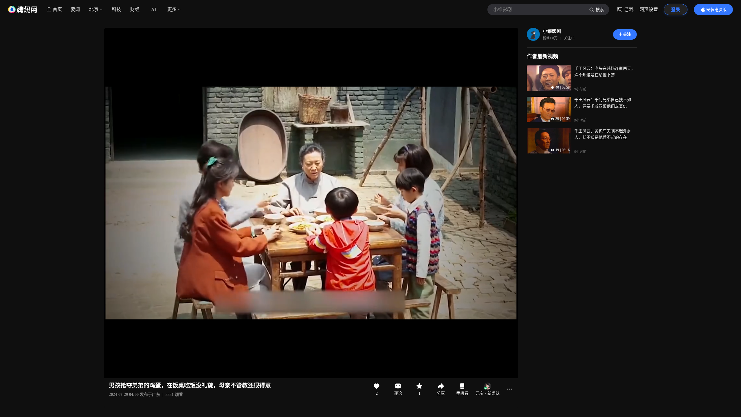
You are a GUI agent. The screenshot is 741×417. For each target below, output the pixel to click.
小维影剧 (552, 31)
